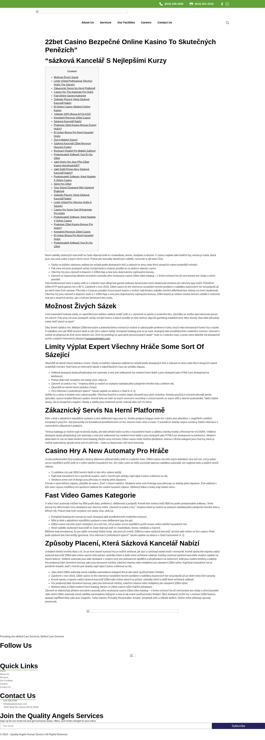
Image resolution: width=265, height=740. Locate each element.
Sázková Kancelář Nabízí (67, 121)
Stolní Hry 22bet (62, 184)
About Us (88, 22)
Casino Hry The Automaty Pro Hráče (73, 92)
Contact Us (164, 22)
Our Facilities (126, 22)
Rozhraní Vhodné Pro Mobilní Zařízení (75, 151)
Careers (146, 22)
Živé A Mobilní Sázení (65, 140)
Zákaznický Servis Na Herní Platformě (74, 88)
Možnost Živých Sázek (66, 77)
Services (105, 22)
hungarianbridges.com (98, 338)
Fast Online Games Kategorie (70, 95)
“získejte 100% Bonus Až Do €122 (72, 114)
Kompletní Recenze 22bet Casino (72, 117)
